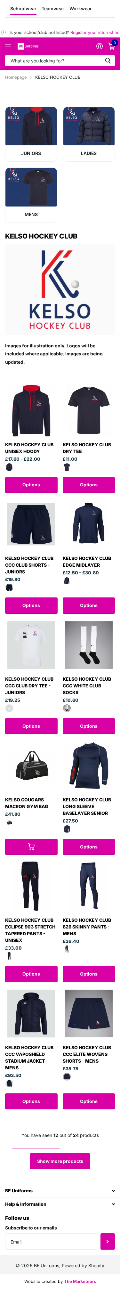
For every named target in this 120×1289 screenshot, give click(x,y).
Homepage (16, 77)
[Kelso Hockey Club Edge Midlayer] (89, 524)
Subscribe (107, 1241)
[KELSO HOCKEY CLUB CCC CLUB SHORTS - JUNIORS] (31, 524)
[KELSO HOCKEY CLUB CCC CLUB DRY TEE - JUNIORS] (31, 645)
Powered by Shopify (83, 1265)
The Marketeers (80, 1281)
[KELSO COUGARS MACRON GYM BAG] (31, 765)
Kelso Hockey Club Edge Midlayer (87, 561)
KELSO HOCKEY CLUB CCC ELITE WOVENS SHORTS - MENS (87, 1054)
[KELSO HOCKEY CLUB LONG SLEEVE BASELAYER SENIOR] (89, 765)
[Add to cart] (31, 847)
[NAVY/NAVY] (67, 581)
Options (31, 484)
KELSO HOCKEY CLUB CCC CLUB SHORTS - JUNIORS (29, 564)
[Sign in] (99, 46)
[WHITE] (9, 708)
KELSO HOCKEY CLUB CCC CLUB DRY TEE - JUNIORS (29, 685)
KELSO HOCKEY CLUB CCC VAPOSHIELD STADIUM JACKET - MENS (29, 1057)
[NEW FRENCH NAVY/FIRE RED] (9, 467)
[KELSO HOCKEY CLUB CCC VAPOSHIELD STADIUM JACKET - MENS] (31, 1013)
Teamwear (53, 8)
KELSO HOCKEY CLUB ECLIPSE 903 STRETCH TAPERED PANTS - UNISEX (30, 930)
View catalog (8, 46)
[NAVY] (9, 587)
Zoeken (108, 60)
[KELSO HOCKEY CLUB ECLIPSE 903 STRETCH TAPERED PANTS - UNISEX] (31, 886)
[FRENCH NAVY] (67, 467)
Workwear (80, 8)
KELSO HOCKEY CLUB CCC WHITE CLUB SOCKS (87, 685)
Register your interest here (91, 32)
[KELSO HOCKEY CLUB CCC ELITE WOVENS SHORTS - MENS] (89, 1013)
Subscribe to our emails (31, 1227)
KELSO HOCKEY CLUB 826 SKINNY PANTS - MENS (87, 926)
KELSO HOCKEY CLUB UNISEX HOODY (29, 448)
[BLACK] (9, 822)
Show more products (60, 1161)
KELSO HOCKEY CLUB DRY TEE (87, 448)
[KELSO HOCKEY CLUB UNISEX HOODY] (31, 410)
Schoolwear (23, 8)
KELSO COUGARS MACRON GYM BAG (26, 803)
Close (60, 1190)
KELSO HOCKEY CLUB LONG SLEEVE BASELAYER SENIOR (87, 806)
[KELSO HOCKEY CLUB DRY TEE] (89, 410)
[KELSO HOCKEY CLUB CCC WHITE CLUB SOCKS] (89, 645)
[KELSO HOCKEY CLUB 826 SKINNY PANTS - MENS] (89, 886)
